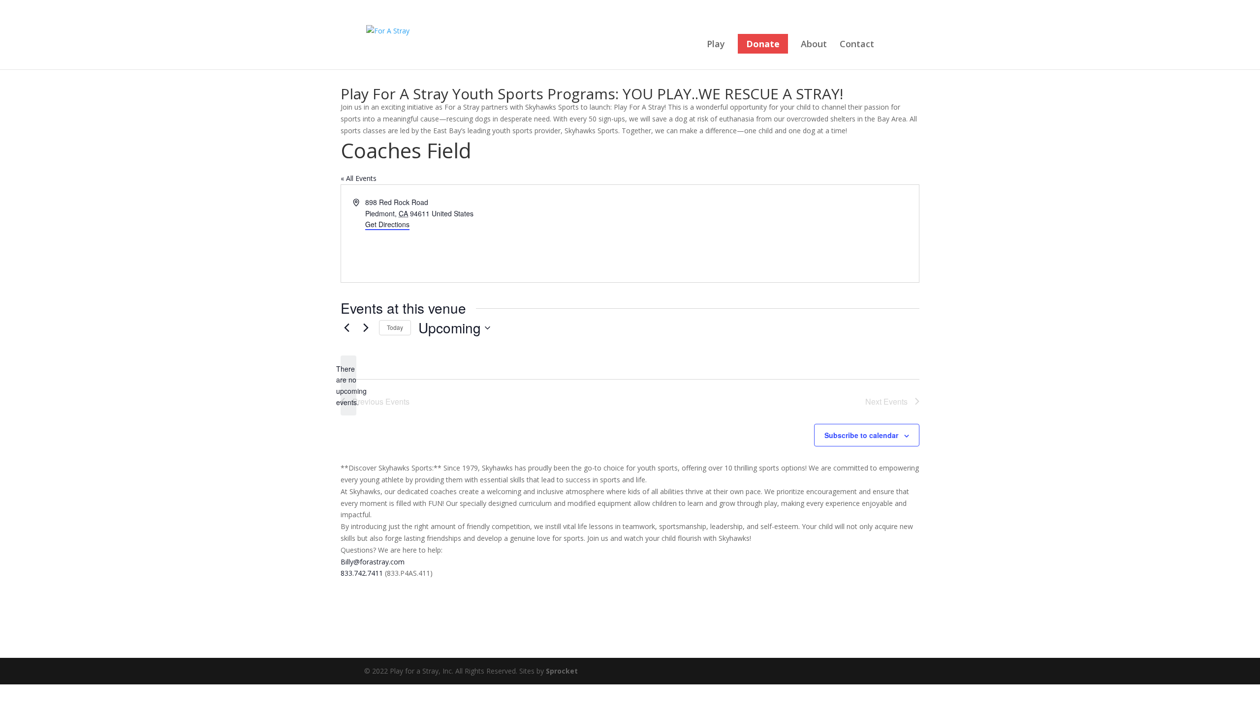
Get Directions (387, 224)
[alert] (348, 385)
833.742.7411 (362, 573)
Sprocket (562, 671)
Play (716, 45)
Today (395, 327)
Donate (763, 44)
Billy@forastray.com (373, 561)
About (814, 45)
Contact (857, 45)
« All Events (359, 178)
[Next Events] (366, 328)
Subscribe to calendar (861, 435)
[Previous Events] (346, 328)
